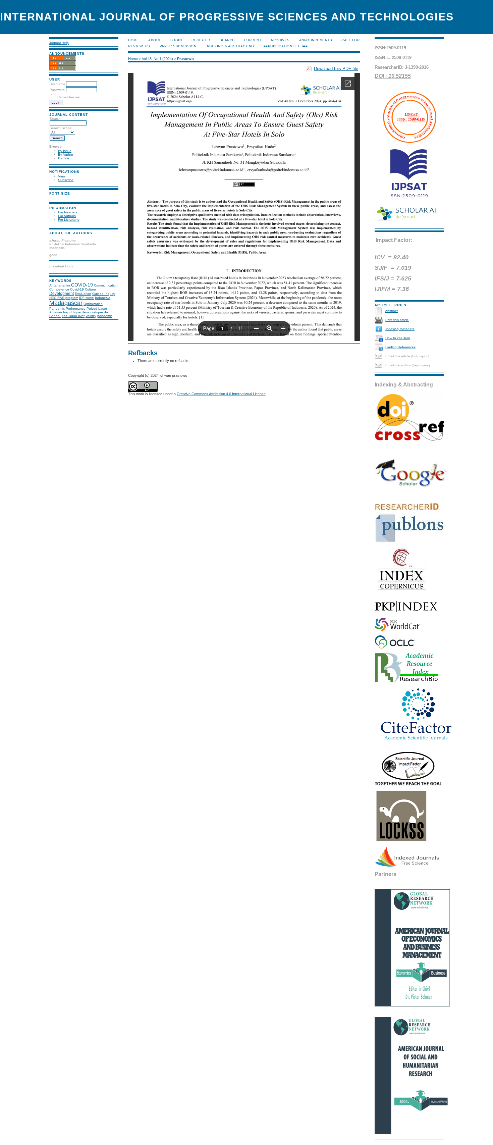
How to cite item (397, 338)
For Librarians (68, 219)
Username (57, 84)
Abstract (391, 311)
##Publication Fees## (286, 46)
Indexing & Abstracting (230, 46)
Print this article (397, 320)
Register (200, 40)
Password (57, 90)
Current (253, 40)
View (61, 176)
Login (176, 40)
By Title (63, 158)
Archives (280, 40)
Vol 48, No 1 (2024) (157, 59)
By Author (65, 154)
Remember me (68, 97)
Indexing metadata (400, 329)
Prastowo (185, 59)
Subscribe (65, 180)
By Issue (64, 151)
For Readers (67, 212)
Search (227, 40)
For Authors (67, 216)
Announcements (315, 40)
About (154, 40)
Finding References (400, 347)
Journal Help (59, 43)
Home (133, 40)
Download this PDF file (336, 68)
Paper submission (178, 46)
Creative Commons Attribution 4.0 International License (221, 394)
